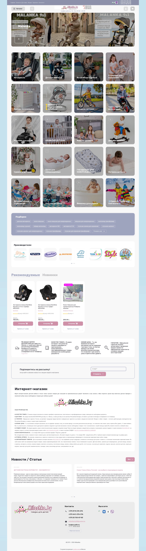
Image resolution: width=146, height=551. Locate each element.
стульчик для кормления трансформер (77, 231)
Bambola (15, 310)
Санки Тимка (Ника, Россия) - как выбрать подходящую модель (100, 470)
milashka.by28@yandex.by (77, 521)
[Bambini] (50, 254)
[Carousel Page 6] (74, 42)
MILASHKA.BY (126, 428)
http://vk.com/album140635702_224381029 (85, 430)
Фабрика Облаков (68, 310)
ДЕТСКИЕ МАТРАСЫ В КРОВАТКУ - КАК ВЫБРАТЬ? (32, 470)
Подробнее (24, 353)
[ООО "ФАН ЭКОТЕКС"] (20, 254)
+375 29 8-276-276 (76, 511)
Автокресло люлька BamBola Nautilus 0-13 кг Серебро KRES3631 (22, 306)
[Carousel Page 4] (71, 42)
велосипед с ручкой (23, 226)
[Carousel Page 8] (77, 42)
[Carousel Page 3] (74, 263)
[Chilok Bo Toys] (126, 254)
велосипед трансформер (106, 221)
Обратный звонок (74, 530)
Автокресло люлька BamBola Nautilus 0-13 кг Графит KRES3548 (47, 306)
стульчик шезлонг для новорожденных (29, 231)
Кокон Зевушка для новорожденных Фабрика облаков (71, 306)
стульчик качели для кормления (88, 226)
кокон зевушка (39, 221)
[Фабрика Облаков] (80, 254)
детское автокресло (23, 221)
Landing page (76, 549)
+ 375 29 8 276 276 (125, 1)
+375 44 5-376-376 (76, 514)
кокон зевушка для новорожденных (59, 221)
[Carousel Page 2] (68, 42)
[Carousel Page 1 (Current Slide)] (71, 263)
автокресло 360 (55, 226)
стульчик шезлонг (108, 226)
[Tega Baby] (95, 254)
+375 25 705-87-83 (76, 517)
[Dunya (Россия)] (111, 254)
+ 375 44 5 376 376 (125, 2)
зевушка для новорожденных (84, 221)
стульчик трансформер (53, 231)
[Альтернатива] (65, 254)
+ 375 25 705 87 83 (125, 4)
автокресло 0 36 (69, 226)
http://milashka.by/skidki (53, 430)
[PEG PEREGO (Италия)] (35, 254)
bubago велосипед (40, 226)
